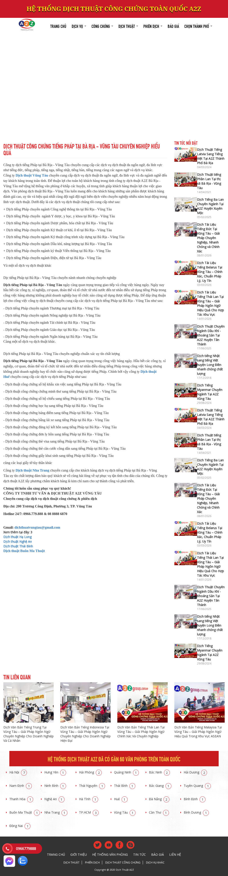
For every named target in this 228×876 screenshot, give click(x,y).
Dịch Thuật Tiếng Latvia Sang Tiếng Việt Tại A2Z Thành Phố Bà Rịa (210, 156)
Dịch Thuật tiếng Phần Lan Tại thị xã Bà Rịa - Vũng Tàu (209, 181)
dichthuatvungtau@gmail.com (37, 527)
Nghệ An (53, 799)
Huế (120, 799)
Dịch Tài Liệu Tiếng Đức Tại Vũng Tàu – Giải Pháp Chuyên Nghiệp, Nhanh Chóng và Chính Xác (208, 237)
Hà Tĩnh (87, 799)
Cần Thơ (158, 812)
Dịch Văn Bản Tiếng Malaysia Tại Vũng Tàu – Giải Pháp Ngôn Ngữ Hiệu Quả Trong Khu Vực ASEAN (198, 731)
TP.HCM (88, 812)
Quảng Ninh (125, 772)
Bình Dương (195, 812)
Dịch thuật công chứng (122, 862)
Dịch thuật (127, 26)
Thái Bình (123, 785)
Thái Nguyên (91, 785)
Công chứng (101, 26)
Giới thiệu (78, 854)
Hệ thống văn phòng (110, 854)
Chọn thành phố (197, 26)
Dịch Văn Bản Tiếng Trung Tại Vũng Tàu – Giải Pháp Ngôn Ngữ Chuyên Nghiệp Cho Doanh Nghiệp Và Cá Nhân (28, 734)
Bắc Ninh (158, 772)
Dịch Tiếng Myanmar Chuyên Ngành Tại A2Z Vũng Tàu (209, 392)
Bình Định (194, 799)
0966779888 (26, 848)
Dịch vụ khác (155, 862)
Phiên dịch (151, 26)
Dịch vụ (78, 26)
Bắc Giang (159, 785)
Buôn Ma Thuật (23, 812)
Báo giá (173, 26)
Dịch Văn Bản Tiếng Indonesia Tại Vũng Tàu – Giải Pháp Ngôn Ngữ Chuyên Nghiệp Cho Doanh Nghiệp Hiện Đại (85, 734)
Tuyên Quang (196, 785)
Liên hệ (175, 854)
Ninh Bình (54, 785)
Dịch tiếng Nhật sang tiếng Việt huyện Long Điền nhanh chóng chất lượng (210, 365)
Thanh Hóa (20, 799)
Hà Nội (17, 772)
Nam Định (19, 785)
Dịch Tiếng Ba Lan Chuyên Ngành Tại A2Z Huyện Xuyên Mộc (210, 206)
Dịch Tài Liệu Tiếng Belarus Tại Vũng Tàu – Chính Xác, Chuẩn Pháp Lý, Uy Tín (209, 272)
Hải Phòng (89, 772)
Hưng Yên (54, 772)
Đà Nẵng (158, 799)
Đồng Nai (18, 826)
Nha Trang (54, 812)
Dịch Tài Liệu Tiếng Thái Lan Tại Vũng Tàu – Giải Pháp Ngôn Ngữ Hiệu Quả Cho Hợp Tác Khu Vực (210, 303)
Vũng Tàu (124, 812)
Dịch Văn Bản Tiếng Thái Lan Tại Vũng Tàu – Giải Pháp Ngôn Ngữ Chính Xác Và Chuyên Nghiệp (141, 731)
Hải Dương (194, 772)
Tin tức (139, 854)
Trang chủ (58, 26)
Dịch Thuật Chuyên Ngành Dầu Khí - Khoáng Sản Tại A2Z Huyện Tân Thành (211, 335)
